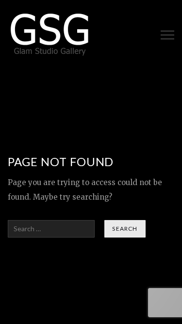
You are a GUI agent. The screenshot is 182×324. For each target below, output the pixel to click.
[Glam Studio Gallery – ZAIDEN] (50, 35)
